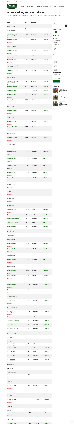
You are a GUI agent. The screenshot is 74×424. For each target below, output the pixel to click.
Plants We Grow (30, 6)
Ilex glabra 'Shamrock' (11, 351)
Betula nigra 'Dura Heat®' (11, 226)
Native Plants (53, 6)
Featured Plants (38, 6)
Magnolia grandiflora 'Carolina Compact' (63, 104)
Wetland (55, 51)
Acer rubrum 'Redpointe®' (12, 121)
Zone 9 (55, 68)
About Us (8, 1)
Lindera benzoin (10, 408)
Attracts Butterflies (57, 74)
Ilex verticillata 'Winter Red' (12, 370)
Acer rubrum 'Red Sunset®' (12, 86)
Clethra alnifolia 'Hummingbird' (13, 320)
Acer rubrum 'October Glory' (12, 55)
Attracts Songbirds (57, 78)
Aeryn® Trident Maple (62, 89)
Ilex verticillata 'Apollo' (11, 359)
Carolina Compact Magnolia (62, 102)
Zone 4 (55, 61)
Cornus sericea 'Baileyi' (11, 339)
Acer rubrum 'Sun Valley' (11, 183)
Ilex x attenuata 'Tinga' (11, 374)
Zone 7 (55, 65)
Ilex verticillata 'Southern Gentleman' (14, 367)
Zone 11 (55, 70)
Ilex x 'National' (62, 97)
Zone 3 (55, 60)
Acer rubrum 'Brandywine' (12, 25)
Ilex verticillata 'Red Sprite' (12, 363)
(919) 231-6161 (19, 1)
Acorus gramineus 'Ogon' (12, 214)
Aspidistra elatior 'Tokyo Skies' (12, 222)
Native (55, 45)
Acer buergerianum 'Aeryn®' (63, 91)
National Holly (61, 96)
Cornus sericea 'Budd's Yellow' (12, 343)
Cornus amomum (10, 336)
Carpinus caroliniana (11, 289)
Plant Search (46, 6)
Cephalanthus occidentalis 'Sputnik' (14, 316)
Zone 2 (55, 58)
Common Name (57, 40)
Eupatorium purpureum (11, 347)
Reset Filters (56, 81)
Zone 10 (55, 69)
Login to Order (45, 25)
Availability (23, 6)
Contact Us (13, 1)
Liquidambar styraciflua (11, 412)
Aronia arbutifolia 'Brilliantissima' (13, 218)
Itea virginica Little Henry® (12, 405)
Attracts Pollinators (57, 77)
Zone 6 (55, 64)
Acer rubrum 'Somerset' (11, 151)
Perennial (56, 47)
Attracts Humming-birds (58, 75)
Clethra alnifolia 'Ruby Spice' (12, 328)
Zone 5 (55, 62)
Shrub (55, 48)
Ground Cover (57, 44)
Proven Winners (57, 54)
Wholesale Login (60, 6)
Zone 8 (55, 66)
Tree (55, 49)
